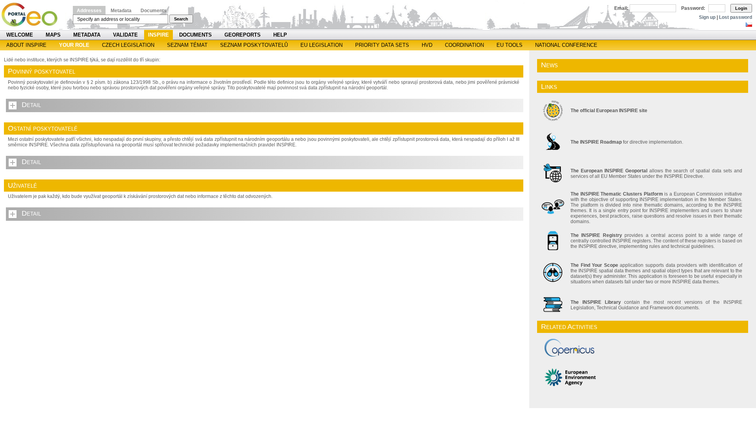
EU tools (510, 45)
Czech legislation (128, 45)
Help (280, 35)
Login (741, 8)
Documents (154, 10)
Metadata (121, 10)
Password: (693, 8)
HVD (427, 45)
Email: (621, 8)
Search (181, 19)
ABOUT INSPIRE (26, 45)
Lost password (735, 17)
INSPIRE (158, 35)
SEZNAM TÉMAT (187, 45)
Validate (125, 35)
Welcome (19, 35)
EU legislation (321, 45)
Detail (31, 105)
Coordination (464, 45)
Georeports (242, 35)
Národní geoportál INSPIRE (32, 15)
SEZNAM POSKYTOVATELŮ (254, 45)
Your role (74, 45)
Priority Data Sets (382, 45)
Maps (53, 35)
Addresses (89, 10)
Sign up (707, 17)
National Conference (566, 45)
